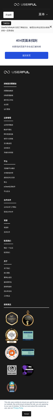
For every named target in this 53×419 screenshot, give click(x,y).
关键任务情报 (8, 152)
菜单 (42, 14)
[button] (44, 15)
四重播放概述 (8, 91)
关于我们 (7, 268)
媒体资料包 (8, 282)
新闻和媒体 (8, 287)
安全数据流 (8, 143)
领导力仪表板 (8, 139)
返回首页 (26, 55)
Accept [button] (26, 414)
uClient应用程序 (9, 187)
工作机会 (7, 296)
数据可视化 (8, 130)
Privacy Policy (18, 408)
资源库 (6, 227)
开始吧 (8, 15)
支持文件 (7, 232)
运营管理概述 (8, 125)
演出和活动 (8, 291)
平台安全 (7, 191)
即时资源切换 (8, 134)
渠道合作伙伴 (8, 212)
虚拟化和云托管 (9, 177)
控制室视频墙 (8, 95)
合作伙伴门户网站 (10, 207)
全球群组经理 (8, 173)
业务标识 (7, 148)
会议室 (6, 104)
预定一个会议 (8, 248)
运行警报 (7, 109)
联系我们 (7, 252)
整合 (5, 182)
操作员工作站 (8, 100)
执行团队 (7, 273)
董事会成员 (8, 277)
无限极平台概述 (9, 168)
